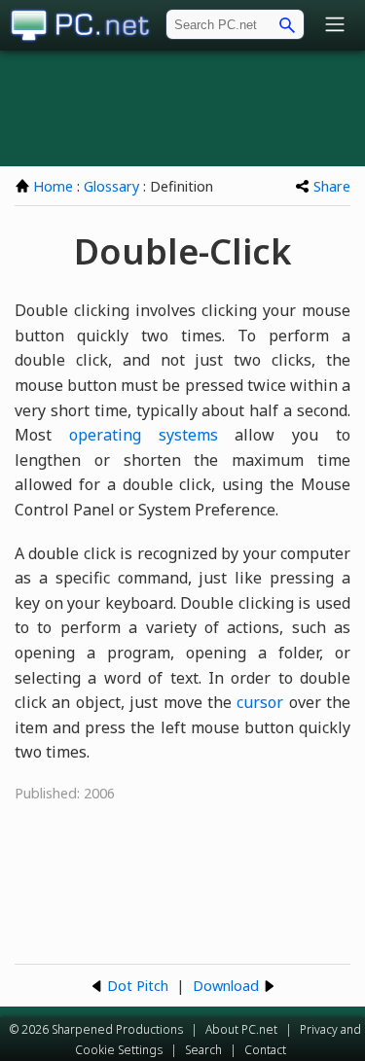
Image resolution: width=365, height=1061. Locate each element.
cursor (260, 702)
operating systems (143, 434)
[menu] (334, 26)
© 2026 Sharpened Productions (96, 1029)
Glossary (111, 186)
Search (203, 1050)
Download (226, 985)
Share (331, 186)
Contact (265, 1050)
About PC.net (241, 1029)
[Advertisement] (182, 108)
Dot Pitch (137, 985)
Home (53, 186)
